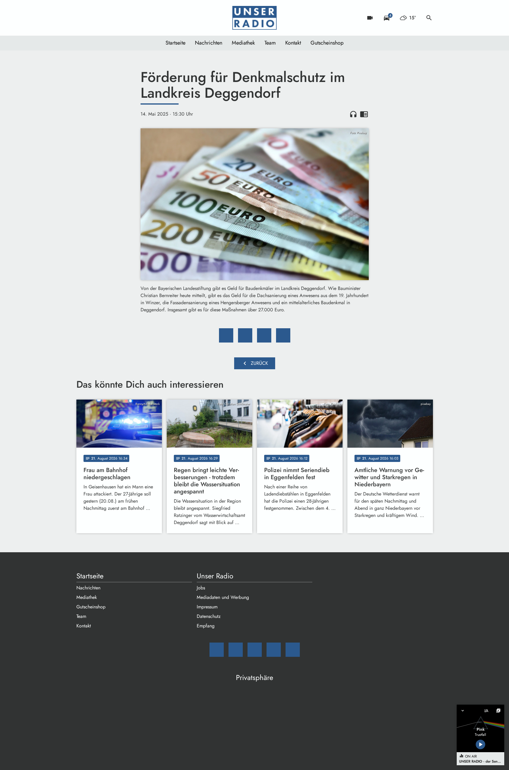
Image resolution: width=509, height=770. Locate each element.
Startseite (175, 43)
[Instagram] (106, 18)
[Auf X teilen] (245, 335)
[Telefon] (118, 18)
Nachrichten (208, 43)
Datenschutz (208, 616)
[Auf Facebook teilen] (226, 335)
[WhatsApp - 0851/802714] (130, 18)
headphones (353, 114)
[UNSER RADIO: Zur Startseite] (254, 18)
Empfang (206, 625)
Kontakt (293, 43)
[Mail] (82, 18)
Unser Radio (215, 576)
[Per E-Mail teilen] (283, 335)
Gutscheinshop (327, 43)
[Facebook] (94, 18)
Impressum (207, 606)
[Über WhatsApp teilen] (264, 335)
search (429, 17)
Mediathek (243, 43)
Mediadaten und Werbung (223, 597)
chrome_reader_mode (364, 114)
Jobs (201, 587)
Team (270, 43)
